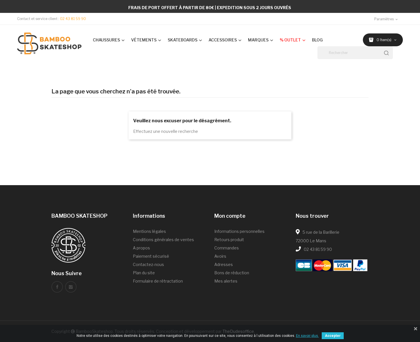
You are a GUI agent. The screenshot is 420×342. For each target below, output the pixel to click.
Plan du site (144, 272)
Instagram (71, 287)
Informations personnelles (239, 231)
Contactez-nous (148, 264)
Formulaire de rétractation (158, 281)
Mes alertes (225, 281)
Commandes (226, 247)
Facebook (57, 287)
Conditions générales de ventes (163, 239)
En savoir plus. (307, 336)
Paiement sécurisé (151, 256)
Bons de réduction (231, 272)
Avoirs (220, 256)
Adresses (223, 264)
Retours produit (229, 239)
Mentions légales (149, 231)
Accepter (333, 336)
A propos (141, 247)
